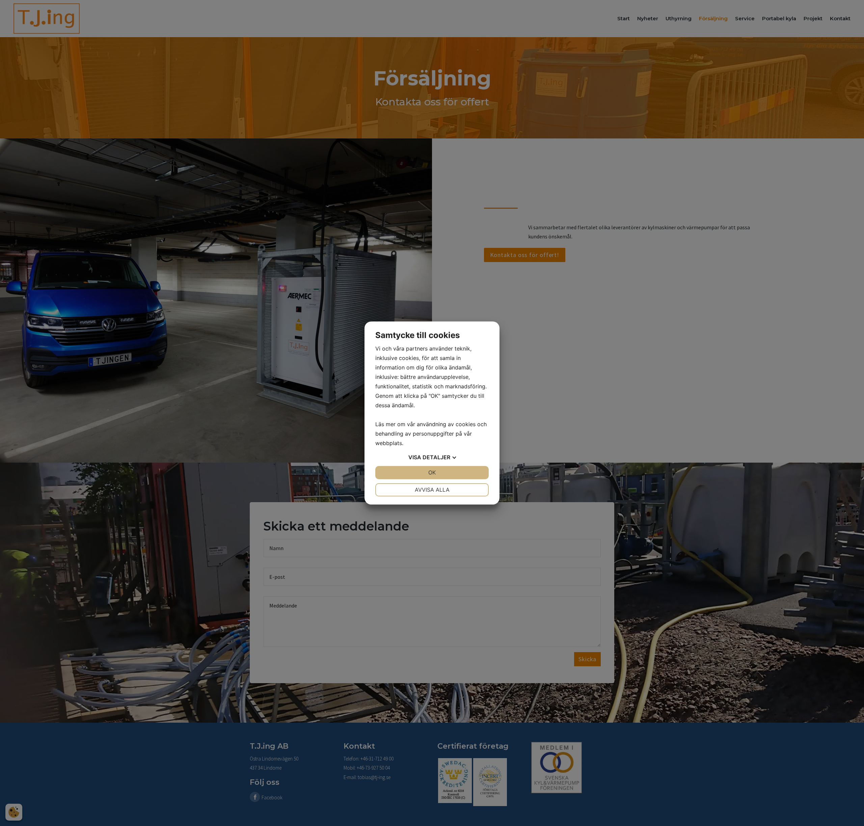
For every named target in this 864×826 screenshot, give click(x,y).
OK (432, 472)
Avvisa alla (432, 489)
